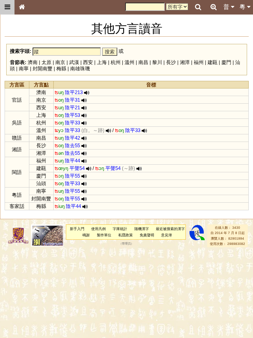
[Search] (198, 7)
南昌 (143, 62)
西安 (88, 62)
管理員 (126, 244)
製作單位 (104, 235)
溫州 (129, 62)
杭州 (116, 62)
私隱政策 (125, 235)
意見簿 (166, 235)
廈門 (226, 62)
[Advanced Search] (213, 7)
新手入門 (77, 229)
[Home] (21, 7)
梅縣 (61, 68)
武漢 (74, 62)
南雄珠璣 (80, 68)
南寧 (24, 68)
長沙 (171, 62)
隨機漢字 (141, 229)
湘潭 (185, 62)
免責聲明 (147, 235)
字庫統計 (120, 229)
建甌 (212, 62)
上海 (102, 62)
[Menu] (7, 7)
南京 (60, 62)
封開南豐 (42, 68)
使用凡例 (98, 229)
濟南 (33, 62)
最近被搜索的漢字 (170, 229)
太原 (46, 62)
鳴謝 (86, 235)
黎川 (157, 62)
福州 (199, 62)
